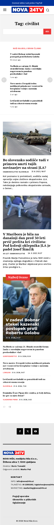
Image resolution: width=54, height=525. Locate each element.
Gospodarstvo (10, 356)
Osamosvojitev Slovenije (16, 172)
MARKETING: (17, 488)
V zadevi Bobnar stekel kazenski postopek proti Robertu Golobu (25, 55)
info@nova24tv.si (25, 481)
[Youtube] (35, 431)
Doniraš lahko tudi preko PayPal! (27, 3)
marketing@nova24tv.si (35, 488)
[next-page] (50, 79)
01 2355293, (28, 485)
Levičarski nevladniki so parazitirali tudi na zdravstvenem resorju (26, 102)
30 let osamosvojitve (14, 254)
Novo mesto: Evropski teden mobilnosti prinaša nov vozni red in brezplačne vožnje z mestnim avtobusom (26, 87)
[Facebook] (20, 431)
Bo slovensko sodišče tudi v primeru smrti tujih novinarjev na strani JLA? (26, 164)
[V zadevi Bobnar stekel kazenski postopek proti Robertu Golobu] (27, 309)
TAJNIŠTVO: (16, 485)
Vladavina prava (10, 400)
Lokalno (7, 373)
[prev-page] (4, 79)
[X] (27, 431)
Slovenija (7, 386)
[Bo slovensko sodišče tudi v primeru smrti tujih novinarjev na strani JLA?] (27, 138)
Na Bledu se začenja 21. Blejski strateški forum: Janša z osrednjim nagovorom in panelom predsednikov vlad (25, 70)
